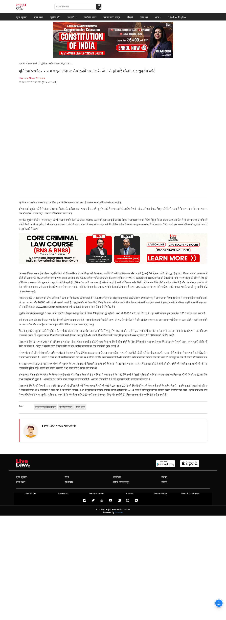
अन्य (157, 17)
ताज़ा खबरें (32, 63)
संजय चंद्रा (80, 407)
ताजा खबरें (38, 17)
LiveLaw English (177, 17)
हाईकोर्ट (71, 17)
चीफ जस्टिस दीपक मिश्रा (45, 407)
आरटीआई (117, 477)
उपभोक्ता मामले (90, 17)
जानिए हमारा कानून (112, 17)
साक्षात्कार (69, 482)
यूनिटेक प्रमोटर (65, 407)
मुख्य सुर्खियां (21, 17)
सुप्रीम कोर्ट (55, 17)
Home (22, 63)
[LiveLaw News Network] (31, 431)
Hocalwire (119, 512)
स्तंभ (67, 477)
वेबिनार (164, 477)
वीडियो (130, 17)
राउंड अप (144, 17)
